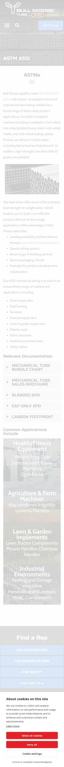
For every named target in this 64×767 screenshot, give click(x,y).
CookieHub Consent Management (37, 762)
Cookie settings (32, 753)
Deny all (32, 744)
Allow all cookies (32, 735)
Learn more (12, 726)
